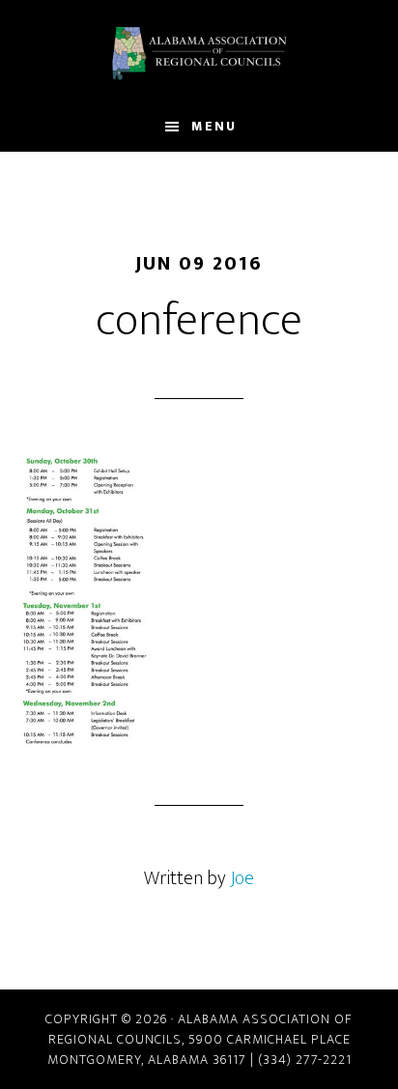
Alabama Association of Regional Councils (199, 51)
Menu (214, 126)
